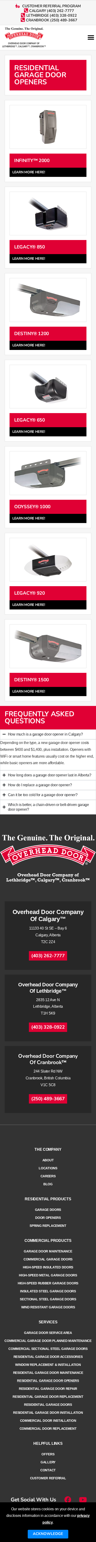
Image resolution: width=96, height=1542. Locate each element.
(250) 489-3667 (48, 1099)
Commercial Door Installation (48, 1420)
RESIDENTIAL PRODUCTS (48, 1199)
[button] (91, 37)
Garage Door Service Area (48, 1333)
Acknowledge (48, 1533)
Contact (48, 1470)
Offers (47, 1454)
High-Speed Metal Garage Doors (48, 1275)
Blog (48, 1184)
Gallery (48, 1462)
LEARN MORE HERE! (28, 172)
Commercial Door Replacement (48, 1428)
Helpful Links (47, 1443)
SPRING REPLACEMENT (48, 1226)
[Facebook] (68, 1500)
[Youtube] (83, 1500)
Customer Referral (48, 1478)
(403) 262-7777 (48, 956)
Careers (48, 1176)
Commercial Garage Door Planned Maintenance (47, 1341)
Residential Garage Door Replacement (48, 1397)
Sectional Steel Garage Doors (48, 1299)
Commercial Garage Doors (48, 1259)
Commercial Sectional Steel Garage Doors (47, 1349)
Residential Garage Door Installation (48, 1412)
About (48, 1160)
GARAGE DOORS (48, 1210)
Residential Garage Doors (48, 1404)
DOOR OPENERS (48, 1218)
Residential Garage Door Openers (48, 1381)
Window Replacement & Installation (48, 1365)
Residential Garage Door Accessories (48, 1357)
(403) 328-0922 (48, 1027)
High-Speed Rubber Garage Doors (48, 1283)
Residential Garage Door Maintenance (48, 1373)
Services (48, 1322)
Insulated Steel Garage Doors (48, 1291)
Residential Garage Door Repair (48, 1389)
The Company (48, 1149)
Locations (48, 1168)
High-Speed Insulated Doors (48, 1267)
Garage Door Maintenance (48, 1251)
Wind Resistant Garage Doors (48, 1307)
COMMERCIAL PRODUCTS (47, 1241)
